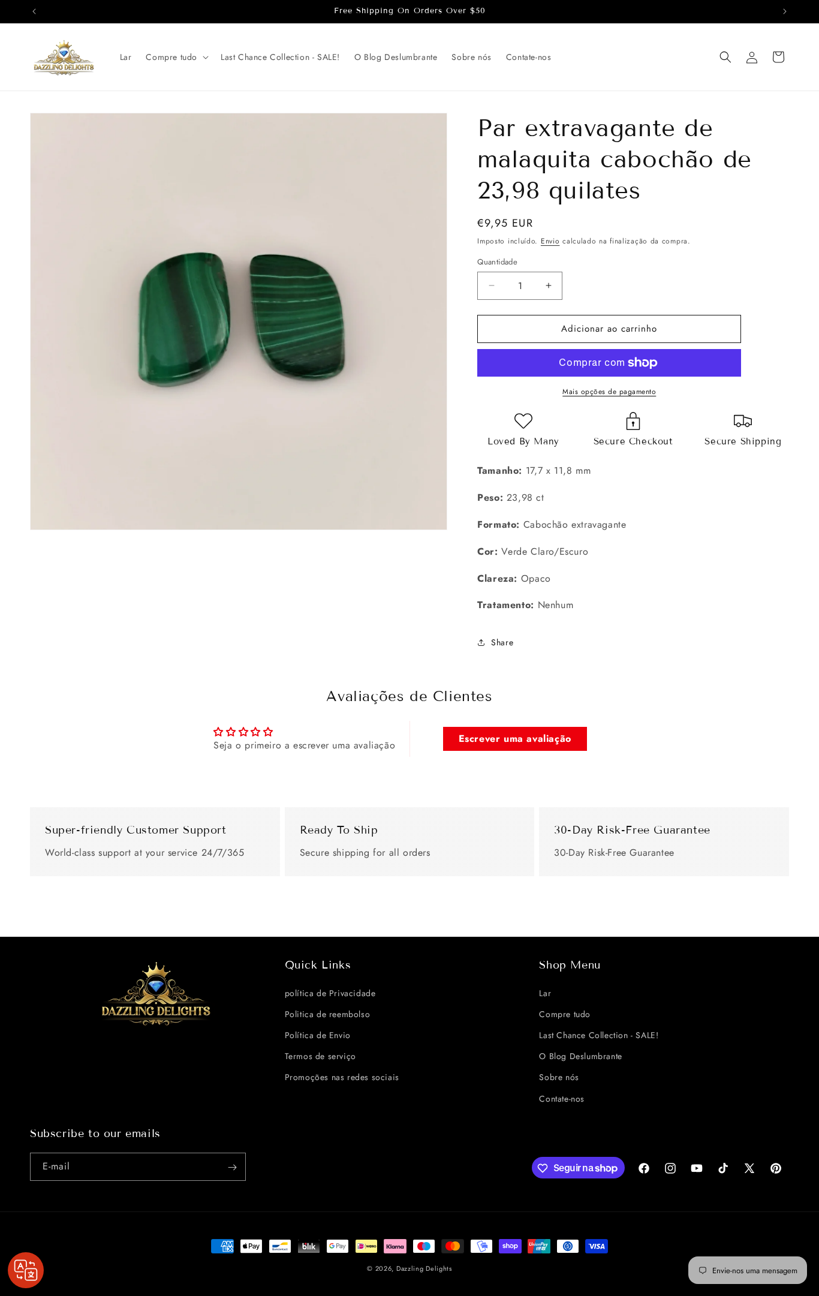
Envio (550, 241)
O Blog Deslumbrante (580, 1056)
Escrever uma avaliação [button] (515, 738)
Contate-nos (562, 1098)
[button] (175, 57)
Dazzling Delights (424, 1268)
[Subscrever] (232, 1167)
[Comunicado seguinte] (785, 11)
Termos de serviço (320, 1056)
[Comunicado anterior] (34, 11)
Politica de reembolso (328, 1014)
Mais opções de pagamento (609, 391)
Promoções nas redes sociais (342, 1077)
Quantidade (497, 261)
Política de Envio (318, 1035)
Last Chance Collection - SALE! (598, 1035)
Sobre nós (559, 1077)
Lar (545, 993)
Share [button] (502, 642)
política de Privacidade (330, 993)
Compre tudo (565, 1014)
